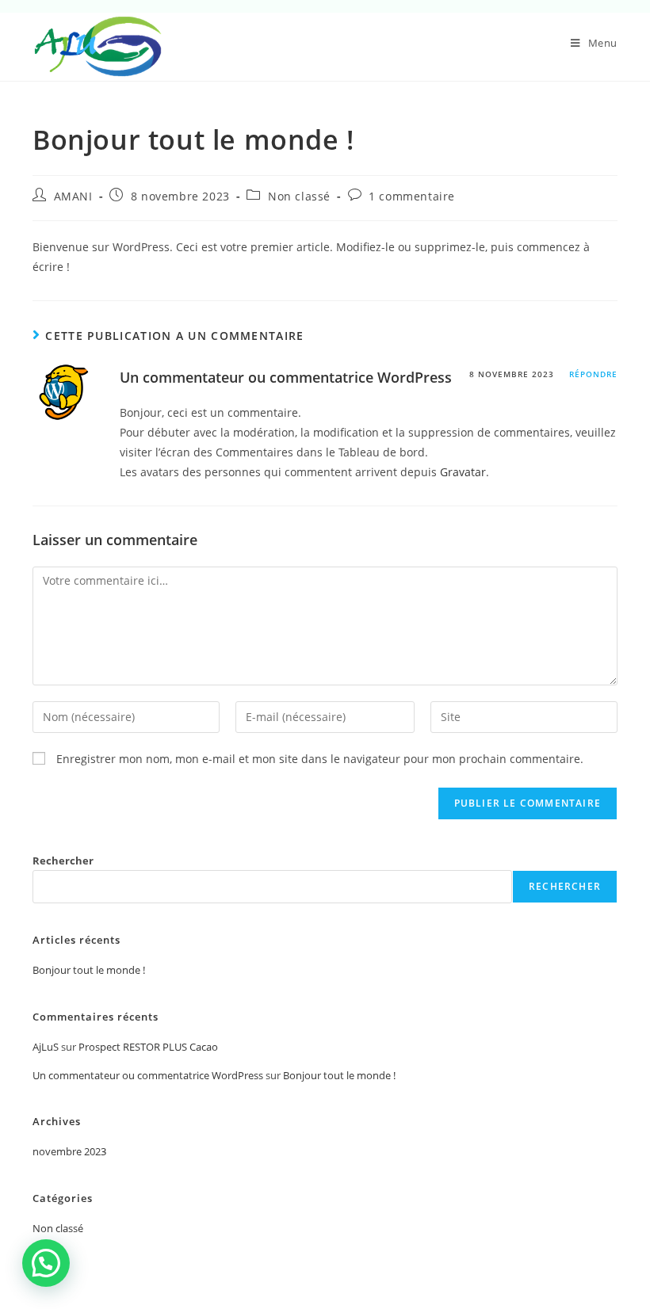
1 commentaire (412, 196)
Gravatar (463, 471)
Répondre (593, 374)
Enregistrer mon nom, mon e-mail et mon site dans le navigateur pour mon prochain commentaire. (319, 758)
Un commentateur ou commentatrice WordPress (286, 377)
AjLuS (45, 1047)
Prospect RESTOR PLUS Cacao (148, 1047)
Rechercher (63, 860)
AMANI (73, 196)
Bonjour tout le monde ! (88, 970)
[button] (46, 1263)
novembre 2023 (69, 1151)
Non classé (299, 196)
